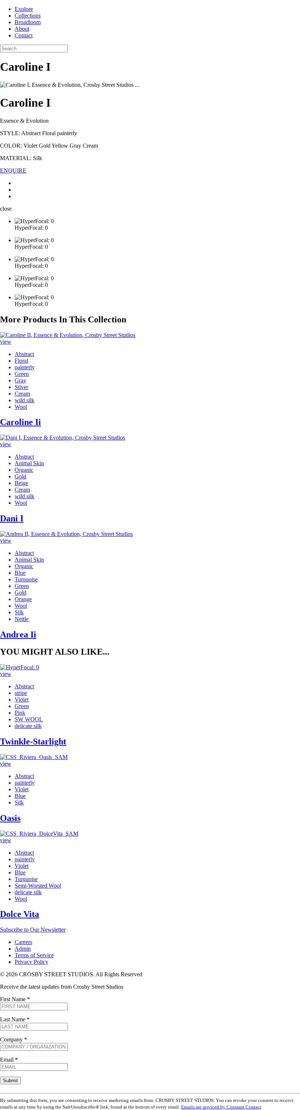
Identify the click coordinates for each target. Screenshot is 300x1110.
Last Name (15, 1019)
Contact (24, 35)
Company (13, 1039)
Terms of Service (34, 955)
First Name (15, 999)
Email (9, 1060)
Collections (28, 15)
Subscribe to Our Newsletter (32, 929)
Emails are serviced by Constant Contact (221, 1107)
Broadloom (28, 22)
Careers (23, 942)
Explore (24, 9)
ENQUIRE (13, 170)
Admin (23, 949)
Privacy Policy (31, 962)
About (22, 29)
